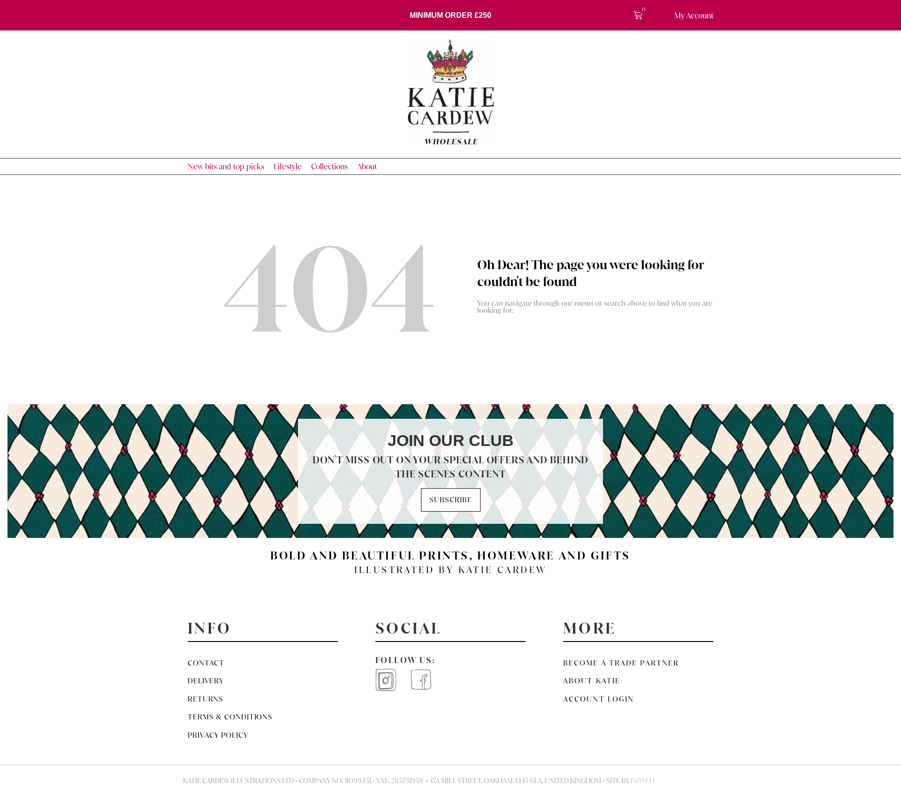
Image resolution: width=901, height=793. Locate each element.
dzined (642, 780)
